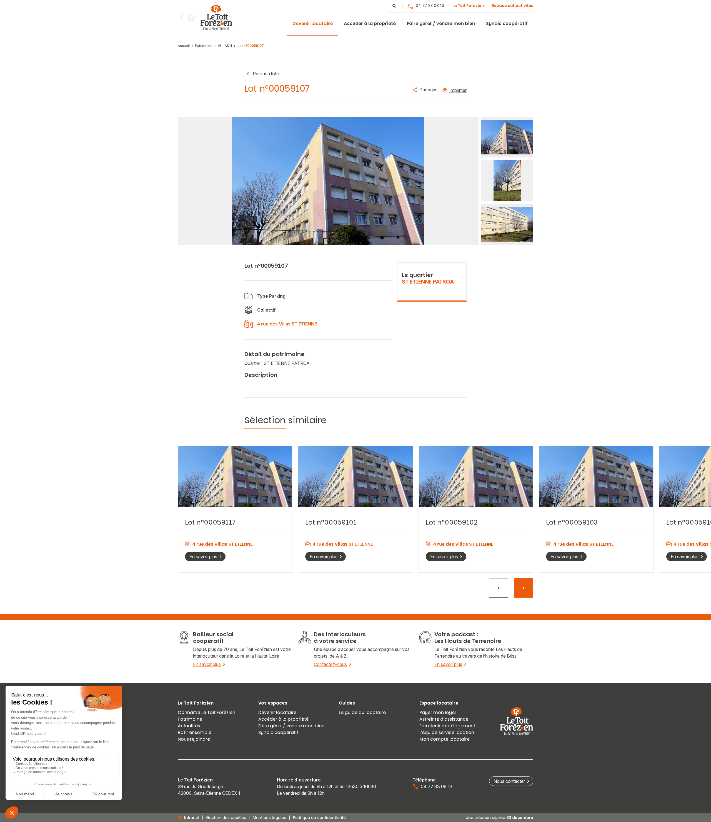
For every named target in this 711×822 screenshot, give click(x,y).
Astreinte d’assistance (443, 719)
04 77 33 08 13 (430, 5)
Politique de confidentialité (319, 817)
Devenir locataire (312, 23)
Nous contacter (509, 781)
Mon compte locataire (444, 739)
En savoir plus (203, 556)
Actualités (189, 726)
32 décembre (519, 817)
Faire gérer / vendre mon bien (441, 23)
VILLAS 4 (225, 45)
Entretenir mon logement (447, 726)
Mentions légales (269, 817)
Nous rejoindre (194, 739)
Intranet (191, 817)
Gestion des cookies (226, 817)
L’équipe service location (446, 732)
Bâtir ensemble (194, 732)
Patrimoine (203, 45)
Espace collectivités (512, 5)
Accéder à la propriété (370, 23)
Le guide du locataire (362, 712)
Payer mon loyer (437, 712)
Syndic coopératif (507, 23)
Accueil (184, 45)
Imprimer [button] (458, 90)
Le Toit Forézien (468, 5)
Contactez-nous (330, 664)
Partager (428, 89)
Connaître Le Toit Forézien (206, 712)
